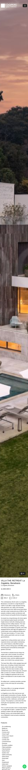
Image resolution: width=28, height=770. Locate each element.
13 (23, 573)
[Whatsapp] (24, 766)
